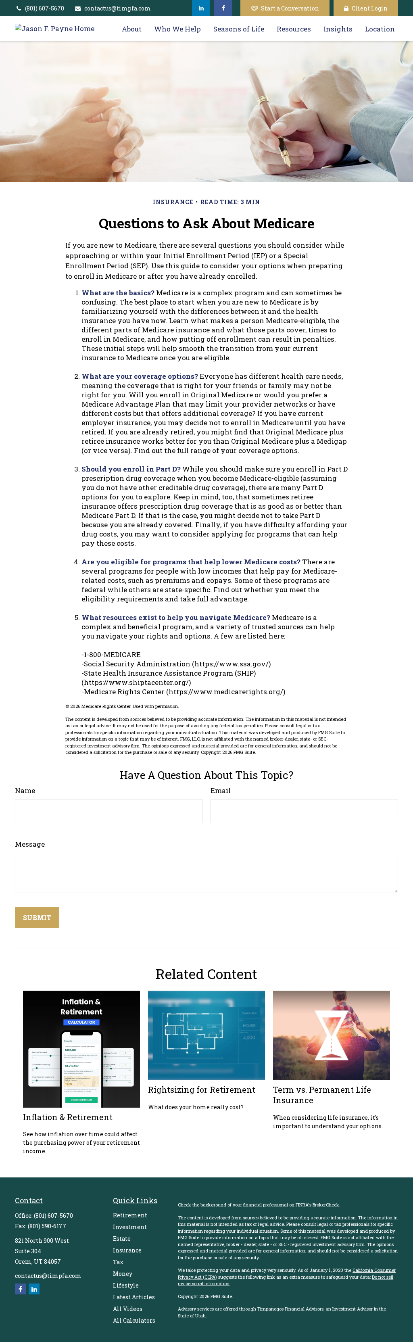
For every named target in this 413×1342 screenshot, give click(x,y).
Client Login (370, 8)
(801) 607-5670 (44, 8)
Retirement (130, 1215)
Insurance (127, 1250)
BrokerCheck (326, 1205)
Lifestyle (126, 1285)
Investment (130, 1227)
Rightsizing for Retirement (201, 1089)
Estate (122, 1238)
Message (30, 844)
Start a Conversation (290, 8)
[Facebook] (223, 8)
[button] (132, 28)
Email (221, 790)
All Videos (127, 1309)
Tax (118, 1262)
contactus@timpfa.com (117, 8)
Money (122, 1273)
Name (25, 790)
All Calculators (134, 1320)
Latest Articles (134, 1297)
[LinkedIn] (201, 8)
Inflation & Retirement (68, 1117)
